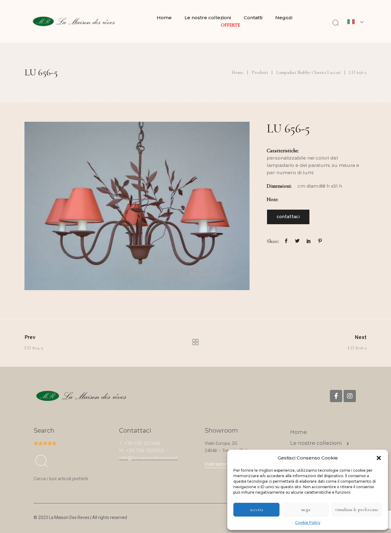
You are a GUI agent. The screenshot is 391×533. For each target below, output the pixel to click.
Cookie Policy (307, 522)
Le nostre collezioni (208, 17)
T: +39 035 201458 (139, 443)
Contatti (253, 17)
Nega (305, 509)
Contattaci (288, 217)
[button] (379, 458)
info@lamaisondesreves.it (148, 458)
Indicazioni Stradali (226, 464)
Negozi (283, 17)
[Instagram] (350, 396)
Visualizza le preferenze (356, 509)
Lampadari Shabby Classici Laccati (308, 72)
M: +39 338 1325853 (141, 450)
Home (164, 17)
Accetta (256, 509)
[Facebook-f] (336, 396)
